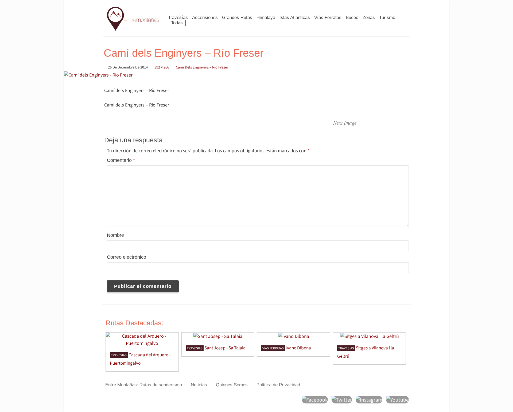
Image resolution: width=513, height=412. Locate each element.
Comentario (121, 160)
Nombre (115, 235)
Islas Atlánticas (294, 17)
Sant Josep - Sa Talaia (225, 348)
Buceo (352, 17)
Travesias (119, 355)
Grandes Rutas (237, 17)
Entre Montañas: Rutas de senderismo (143, 384)
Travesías (178, 17)
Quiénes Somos (232, 384)
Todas (177, 22)
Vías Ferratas (327, 17)
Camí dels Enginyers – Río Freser (202, 67)
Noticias (199, 384)
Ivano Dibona (298, 348)
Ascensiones (205, 17)
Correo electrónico (126, 257)
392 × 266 (161, 67)
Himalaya (265, 17)
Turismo (387, 17)
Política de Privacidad (278, 384)
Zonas (369, 17)
